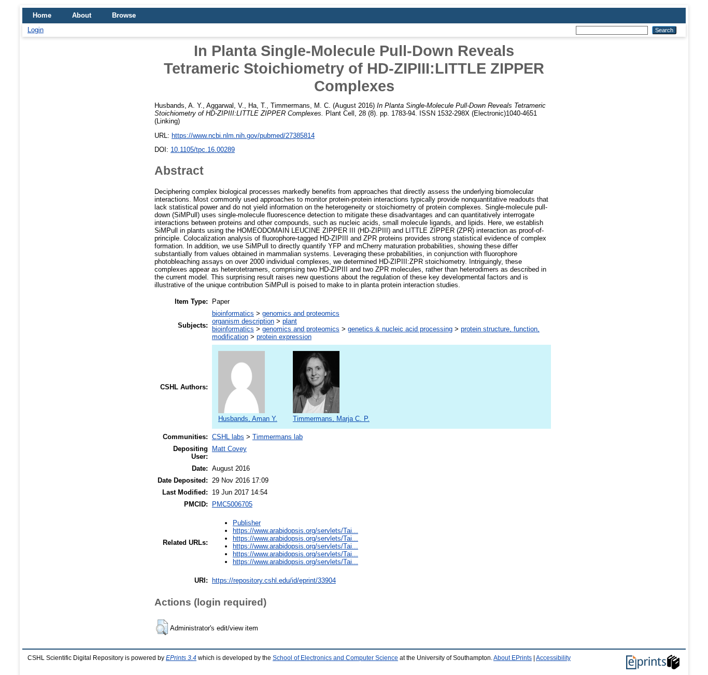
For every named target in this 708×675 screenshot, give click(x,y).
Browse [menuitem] (124, 15)
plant (289, 321)
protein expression (284, 337)
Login (35, 30)
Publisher (247, 523)
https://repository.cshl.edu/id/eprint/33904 (274, 580)
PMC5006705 (232, 504)
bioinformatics (233, 313)
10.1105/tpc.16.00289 (203, 149)
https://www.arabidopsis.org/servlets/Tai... (295, 531)
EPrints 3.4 (181, 658)
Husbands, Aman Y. (247, 419)
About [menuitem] (81, 15)
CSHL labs (228, 437)
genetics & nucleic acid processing (400, 329)
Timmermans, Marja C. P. (331, 419)
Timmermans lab (277, 437)
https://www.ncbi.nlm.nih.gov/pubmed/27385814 (243, 135)
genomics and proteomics (300, 313)
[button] (162, 627)
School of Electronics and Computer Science (335, 658)
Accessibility (553, 658)
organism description (243, 321)
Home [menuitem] (42, 15)
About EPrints (512, 658)
